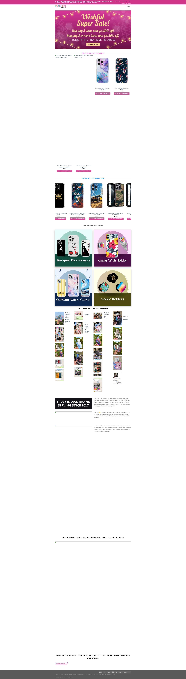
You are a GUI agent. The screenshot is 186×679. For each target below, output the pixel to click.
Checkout (123, 3)
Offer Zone (124, 1)
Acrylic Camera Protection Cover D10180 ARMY (87, 214)
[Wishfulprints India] (62, 6)
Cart (129, 1)
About (56, 674)
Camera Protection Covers (107, 674)
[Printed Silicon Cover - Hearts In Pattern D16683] (118, 70)
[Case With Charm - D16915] (80, 66)
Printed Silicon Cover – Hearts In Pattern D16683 (118, 89)
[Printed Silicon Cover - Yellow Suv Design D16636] (68, 195)
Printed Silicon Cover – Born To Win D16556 (126, 214)
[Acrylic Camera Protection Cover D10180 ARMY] (87, 195)
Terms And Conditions (94, 674)
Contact (61, 674)
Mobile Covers (118, 1)
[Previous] (56, 115)
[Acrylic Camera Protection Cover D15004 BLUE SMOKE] (106, 195)
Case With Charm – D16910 (99, 79)
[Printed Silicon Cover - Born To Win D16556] (125, 195)
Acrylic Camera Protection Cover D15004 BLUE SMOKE (106, 214)
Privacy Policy (83, 674)
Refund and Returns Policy (71, 674)
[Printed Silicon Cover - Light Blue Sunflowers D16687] (61, 70)
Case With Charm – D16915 (80, 79)
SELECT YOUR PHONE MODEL (61, 93)
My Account (128, 3)
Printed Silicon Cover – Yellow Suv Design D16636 (68, 214)
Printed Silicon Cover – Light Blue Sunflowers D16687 (61, 89)
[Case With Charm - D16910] (99, 66)
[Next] (130, 115)
